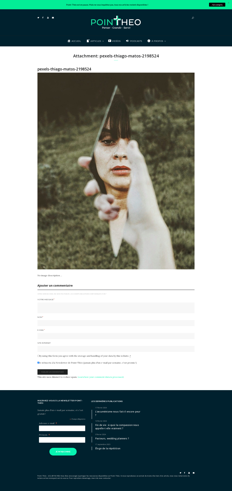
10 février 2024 (101, 421)
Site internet (44, 343)
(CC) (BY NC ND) (54, 476)
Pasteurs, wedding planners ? (112, 438)
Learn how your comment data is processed (100, 377)
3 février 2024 (100, 434)
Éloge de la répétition (107, 448)
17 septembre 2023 (102, 444)
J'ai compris (217, 4)
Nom (39, 317)
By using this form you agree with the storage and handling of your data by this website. (85, 355)
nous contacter (105, 478)
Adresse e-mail (48, 423)
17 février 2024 (101, 408)
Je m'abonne (63, 451)
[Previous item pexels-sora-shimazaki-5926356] (76, 171)
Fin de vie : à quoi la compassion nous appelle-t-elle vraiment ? (117, 426)
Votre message (45, 299)
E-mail (40, 330)
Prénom (44, 435)
